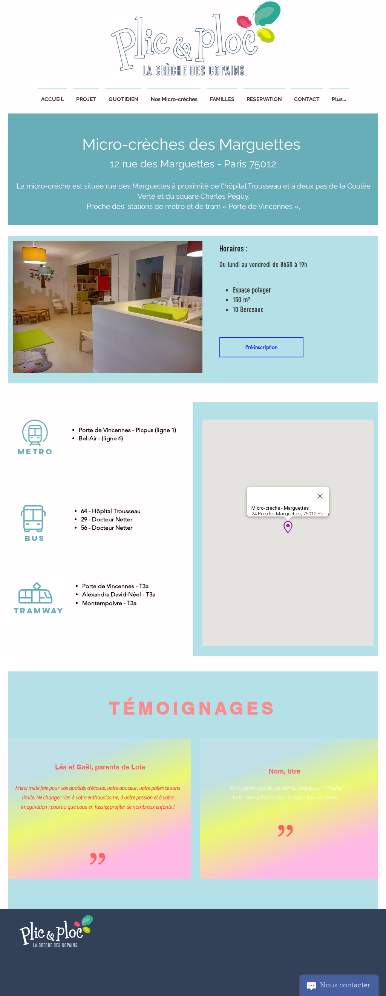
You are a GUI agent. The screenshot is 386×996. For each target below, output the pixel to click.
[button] (264, 95)
